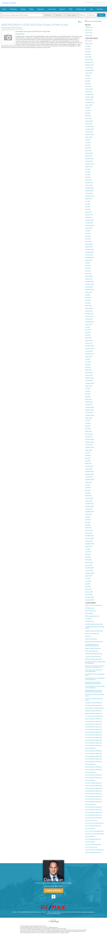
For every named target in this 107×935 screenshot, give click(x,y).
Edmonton (88, 636)
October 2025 (89, 67)
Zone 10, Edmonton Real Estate (93, 740)
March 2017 (88, 337)
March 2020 (88, 241)
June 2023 (88, 142)
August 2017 (88, 324)
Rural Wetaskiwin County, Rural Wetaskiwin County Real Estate (93, 691)
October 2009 (89, 570)
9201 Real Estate (89, 621)
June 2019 (88, 265)
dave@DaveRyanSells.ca (88, 912)
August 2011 (88, 514)
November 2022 (89, 158)
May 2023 (87, 145)
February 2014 (89, 434)
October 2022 (89, 161)
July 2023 (87, 140)
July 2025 (87, 75)
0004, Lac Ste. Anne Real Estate (93, 605)
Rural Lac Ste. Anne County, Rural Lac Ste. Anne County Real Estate (95, 666)
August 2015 (88, 386)
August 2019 (88, 260)
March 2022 (88, 180)
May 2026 (87, 51)
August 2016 (88, 356)
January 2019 (88, 279)
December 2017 (89, 313)
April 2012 (88, 493)
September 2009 (89, 573)
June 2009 (88, 581)
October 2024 (89, 99)
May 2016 (87, 364)
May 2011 (87, 522)
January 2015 (88, 404)
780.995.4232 (57, 913)
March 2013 (88, 463)
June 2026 (88, 49)
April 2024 (88, 115)
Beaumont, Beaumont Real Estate (94, 631)
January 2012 (88, 501)
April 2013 (88, 460)
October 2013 (89, 444)
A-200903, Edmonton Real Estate (94, 624)
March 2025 (88, 86)
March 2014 (88, 431)
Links (91, 9)
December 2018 (89, 281)
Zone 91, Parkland (90, 841)
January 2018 (88, 311)
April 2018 (88, 303)
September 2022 (89, 164)
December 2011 (89, 503)
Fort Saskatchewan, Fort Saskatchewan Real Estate (92, 645)
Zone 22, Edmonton (90, 772)
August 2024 (88, 105)
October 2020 (89, 222)
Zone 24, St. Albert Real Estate (93, 783)
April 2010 (88, 557)
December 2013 (89, 439)
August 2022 (88, 166)
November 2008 (89, 600)
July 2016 (87, 359)
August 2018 (88, 292)
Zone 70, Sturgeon (90, 828)
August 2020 (88, 228)
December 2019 (89, 249)
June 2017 (88, 329)
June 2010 (88, 551)
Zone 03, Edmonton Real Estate (93, 724)
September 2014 (89, 415)
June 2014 (88, 423)
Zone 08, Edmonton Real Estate (93, 737)
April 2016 (88, 367)
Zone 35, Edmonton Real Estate (93, 799)
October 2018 (89, 287)
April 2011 (88, 525)
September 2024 (89, 102)
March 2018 (88, 305)
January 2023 (88, 156)
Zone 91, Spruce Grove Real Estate (94, 849)
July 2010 (87, 549)
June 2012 (88, 487)
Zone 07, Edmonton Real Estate (93, 734)
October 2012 (89, 477)
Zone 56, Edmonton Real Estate (93, 809)
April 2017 (88, 335)
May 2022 (87, 174)
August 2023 (88, 137)
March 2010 (88, 559)
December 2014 (89, 407)
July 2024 (87, 107)
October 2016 (89, 351)
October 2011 (89, 509)
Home (4, 9)
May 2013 (87, 458)
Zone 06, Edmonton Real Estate (93, 732)
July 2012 (87, 485)
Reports (62, 9)
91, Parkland (88, 618)
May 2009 (87, 584)
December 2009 (89, 567)
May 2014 (87, 426)
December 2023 (89, 126)
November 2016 (89, 348)
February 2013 (89, 466)
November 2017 (89, 316)
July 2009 (87, 578)
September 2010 (89, 543)
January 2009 (88, 594)
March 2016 (88, 370)
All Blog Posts (89, 27)
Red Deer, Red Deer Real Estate (93, 659)
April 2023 (88, 148)
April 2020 (88, 238)
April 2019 (88, 271)
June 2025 (88, 78)
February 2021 (89, 214)
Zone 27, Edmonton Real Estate (93, 788)
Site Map (100, 9)
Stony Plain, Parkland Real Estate (93, 705)
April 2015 (88, 396)
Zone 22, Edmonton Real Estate (93, 775)
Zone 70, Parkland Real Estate (93, 825)
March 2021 (88, 212)
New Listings (88, 30)
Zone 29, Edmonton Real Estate (93, 793)
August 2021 (88, 198)
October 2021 (89, 193)
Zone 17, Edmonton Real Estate (93, 759)
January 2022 (88, 185)
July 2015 (87, 388)
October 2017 (89, 319)
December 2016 (89, 345)
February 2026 (89, 59)
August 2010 (88, 546)
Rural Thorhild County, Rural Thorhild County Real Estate (95, 687)
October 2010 (89, 541)
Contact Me (52, 9)
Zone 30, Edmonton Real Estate (93, 796)
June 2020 (88, 233)
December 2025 (89, 62)
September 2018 (89, 289)
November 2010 (89, 538)
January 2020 (88, 247)
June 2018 (88, 297)
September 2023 (89, 134)
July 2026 (87, 46)
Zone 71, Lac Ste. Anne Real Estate (94, 831)
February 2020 (89, 244)
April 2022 (88, 177)
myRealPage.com (53, 921)
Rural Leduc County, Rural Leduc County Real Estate (93, 670)
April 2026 (88, 54)
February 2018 (89, 308)
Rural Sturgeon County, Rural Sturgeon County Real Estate (93, 682)
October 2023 (89, 131)
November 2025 (89, 65)
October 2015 (89, 380)
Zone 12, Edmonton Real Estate (93, 743)
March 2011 (88, 527)
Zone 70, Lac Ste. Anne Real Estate (94, 823)
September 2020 (89, 225)
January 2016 (88, 375)
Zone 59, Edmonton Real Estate (93, 817)
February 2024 (89, 121)
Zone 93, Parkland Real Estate (93, 852)
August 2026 (88, 43)
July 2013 (87, 452)
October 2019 (89, 255)
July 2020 (87, 230)
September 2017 (89, 321)
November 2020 (89, 220)
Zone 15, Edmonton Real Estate (93, 753)
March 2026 (88, 57)
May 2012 (87, 490)
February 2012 (89, 498)
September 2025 (89, 70)
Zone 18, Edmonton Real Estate (93, 761)
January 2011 (88, 533)
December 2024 (89, 94)
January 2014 (88, 436)
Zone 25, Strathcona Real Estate (93, 785)
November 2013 (89, 442)
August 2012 (88, 482)
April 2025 (88, 83)
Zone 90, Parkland (90, 836)
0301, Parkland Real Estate (92, 616)
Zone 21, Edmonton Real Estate (93, 769)
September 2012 (89, 479)
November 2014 (89, 410)
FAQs (70, 9)
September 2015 (89, 383)
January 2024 (88, 123)
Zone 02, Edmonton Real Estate (93, 721)
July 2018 (87, 295)
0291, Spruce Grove (90, 610)
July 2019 (87, 263)
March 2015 (88, 399)
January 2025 (88, 91)
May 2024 (87, 113)
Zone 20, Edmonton (90, 764)
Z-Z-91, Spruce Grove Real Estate (94, 716)
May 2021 (87, 206)
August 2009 (88, 575)
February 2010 (89, 562)
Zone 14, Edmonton (90, 748)
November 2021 (89, 190)
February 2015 (89, 402)
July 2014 (87, 420)
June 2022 (88, 172)
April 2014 (88, 428)
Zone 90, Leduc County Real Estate (94, 833)
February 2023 (89, 153)
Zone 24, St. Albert (90, 780)
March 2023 (88, 150)
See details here (20, 34)
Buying (23, 9)
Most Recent (88, 41)
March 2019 (88, 273)
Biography (40, 9)
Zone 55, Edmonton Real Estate (93, 807)
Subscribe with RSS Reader (94, 21)
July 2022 (87, 169)
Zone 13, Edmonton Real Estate (93, 745)
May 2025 (87, 81)
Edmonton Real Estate (91, 639)
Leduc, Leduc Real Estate (91, 651)
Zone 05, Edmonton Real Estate (93, 729)
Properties (13, 9)
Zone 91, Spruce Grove (91, 847)
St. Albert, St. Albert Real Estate (93, 702)
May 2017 (87, 332)
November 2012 (89, 474)
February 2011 (89, 530)
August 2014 (88, 418)
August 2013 (88, 450)
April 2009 (88, 586)
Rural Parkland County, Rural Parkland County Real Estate (95, 678)
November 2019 (89, 252)
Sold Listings (88, 35)
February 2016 (89, 372)
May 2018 (87, 300)
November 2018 (89, 284)
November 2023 (89, 129)
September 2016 (89, 353)
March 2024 (88, 118)
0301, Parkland (89, 613)
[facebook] (53, 896)
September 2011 (89, 511)
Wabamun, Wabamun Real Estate (93, 713)
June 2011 (88, 519)
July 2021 (87, 201)
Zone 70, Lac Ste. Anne (91, 820)
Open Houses (89, 32)
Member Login (81, 9)
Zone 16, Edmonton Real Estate (93, 756)
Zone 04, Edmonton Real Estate (93, 726)
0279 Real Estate (89, 608)
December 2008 (89, 597)
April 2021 (88, 209)
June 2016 (88, 362)
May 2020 (87, 236)
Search (101, 15)
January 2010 (88, 565)
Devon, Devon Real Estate (92, 633)
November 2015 (89, 378)
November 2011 (89, 506)
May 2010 (87, 554)
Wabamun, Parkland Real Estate (93, 710)
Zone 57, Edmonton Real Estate (93, 812)
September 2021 (89, 196)
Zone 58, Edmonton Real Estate (93, 815)
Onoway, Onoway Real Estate (93, 656)
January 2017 (88, 343)
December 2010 (89, 535)
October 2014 (89, 412)
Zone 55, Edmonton (90, 804)
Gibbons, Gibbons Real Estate (93, 648)
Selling (31, 9)
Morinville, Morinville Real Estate (93, 653)
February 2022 (89, 182)
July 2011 (87, 517)
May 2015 (87, 394)
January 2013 (88, 469)
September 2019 (89, 257)
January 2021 (88, 217)
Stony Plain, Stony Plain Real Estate (94, 708)
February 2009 (89, 592)
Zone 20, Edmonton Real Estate (93, 767)
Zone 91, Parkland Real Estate (93, 844)
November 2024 (89, 97)
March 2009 (88, 589)
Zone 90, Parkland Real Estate (93, 839)
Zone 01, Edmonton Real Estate (93, 718)
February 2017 (89, 340)
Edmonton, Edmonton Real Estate (94, 641)
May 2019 (87, 268)
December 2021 (89, 188)
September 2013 (89, 447)
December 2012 (89, 471)
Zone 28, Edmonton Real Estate (93, 791)
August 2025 (88, 73)
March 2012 (88, 495)
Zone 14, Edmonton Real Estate (93, 751)
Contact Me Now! (53, 891)
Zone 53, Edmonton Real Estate (93, 801)
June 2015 (88, 391)
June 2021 (88, 204)
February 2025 (89, 89)
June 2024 (88, 110)
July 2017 (87, 327)
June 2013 (88, 455)
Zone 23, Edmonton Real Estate (93, 777)
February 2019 (89, 276)
